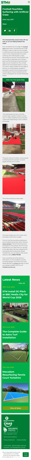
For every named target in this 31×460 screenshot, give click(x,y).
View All (22, 283)
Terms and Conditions (10, 437)
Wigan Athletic (7, 244)
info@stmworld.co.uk (8, 267)
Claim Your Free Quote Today (15, 80)
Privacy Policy (17, 457)
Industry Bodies (21, 440)
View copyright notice (10, 434)
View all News (15, 408)
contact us (16, 263)
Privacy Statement (9, 440)
